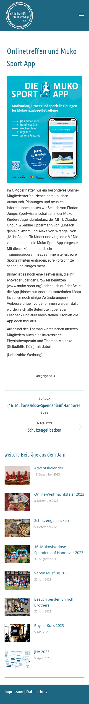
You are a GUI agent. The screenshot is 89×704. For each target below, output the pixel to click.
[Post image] (17, 475)
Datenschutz (36, 691)
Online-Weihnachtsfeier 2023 (59, 494)
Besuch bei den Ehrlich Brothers (53, 602)
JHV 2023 (41, 651)
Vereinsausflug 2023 (51, 572)
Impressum (14, 691)
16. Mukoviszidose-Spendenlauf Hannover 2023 (58, 549)
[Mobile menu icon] (81, 15)
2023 (51, 376)
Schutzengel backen (51, 520)
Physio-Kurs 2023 (49, 625)
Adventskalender (48, 467)
